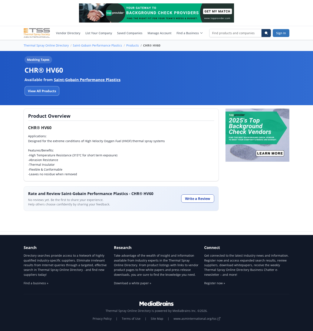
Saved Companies (129, 33)
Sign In (281, 33)
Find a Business (188, 33)
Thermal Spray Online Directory (46, 45)
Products (132, 45)
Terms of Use (131, 319)
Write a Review (197, 198)
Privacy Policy (102, 319)
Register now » (214, 283)
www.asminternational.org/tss (195, 319)
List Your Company (98, 33)
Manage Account (159, 33)
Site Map (157, 319)
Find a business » (36, 283)
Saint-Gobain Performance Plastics (97, 45)
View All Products (42, 91)
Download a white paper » (132, 283)
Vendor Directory (68, 33)
